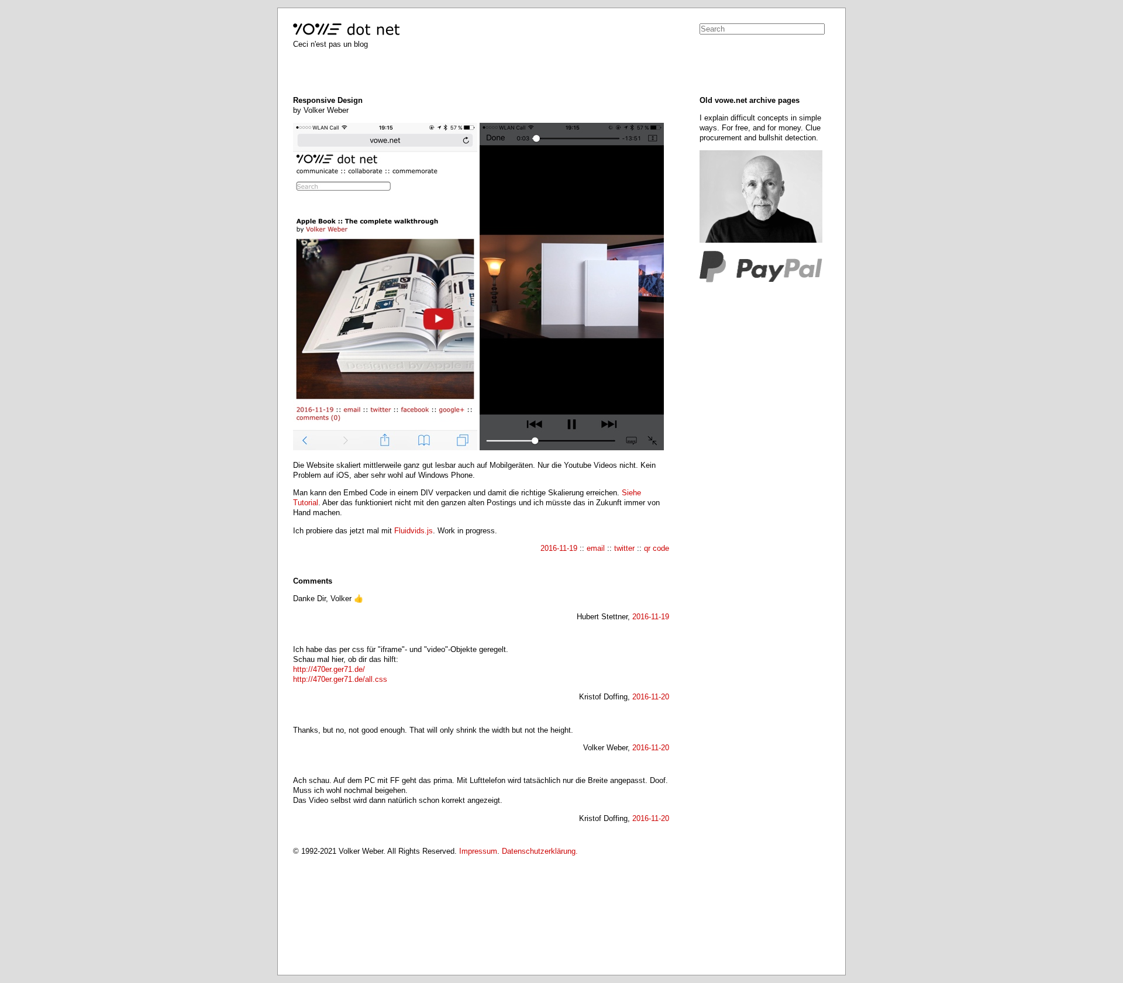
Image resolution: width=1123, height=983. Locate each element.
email (596, 548)
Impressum (478, 851)
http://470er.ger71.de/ (329, 669)
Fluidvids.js (413, 530)
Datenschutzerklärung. (540, 851)
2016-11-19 (558, 548)
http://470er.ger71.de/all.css (340, 679)
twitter (624, 548)
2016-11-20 (650, 696)
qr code (656, 548)
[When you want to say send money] (761, 279)
